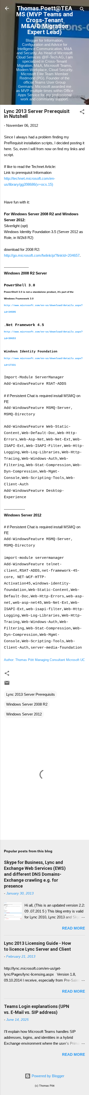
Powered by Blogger (47, 1076)
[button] (82, 112)
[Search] (82, 10)
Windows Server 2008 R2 (26, 704)
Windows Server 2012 (24, 714)
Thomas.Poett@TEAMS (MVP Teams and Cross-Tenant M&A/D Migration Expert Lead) (44, 20)
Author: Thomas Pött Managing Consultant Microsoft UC (44, 660)
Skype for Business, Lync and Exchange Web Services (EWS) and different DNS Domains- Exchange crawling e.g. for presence (35, 874)
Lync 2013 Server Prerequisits (30, 694)
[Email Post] (7, 684)
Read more (73, 928)
